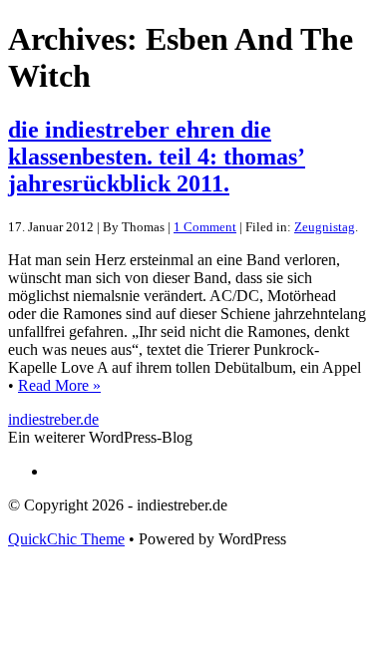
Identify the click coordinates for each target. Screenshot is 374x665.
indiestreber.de (53, 419)
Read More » (59, 385)
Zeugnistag (324, 226)
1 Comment (205, 226)
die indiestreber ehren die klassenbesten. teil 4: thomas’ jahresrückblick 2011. (156, 156)
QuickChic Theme (66, 538)
